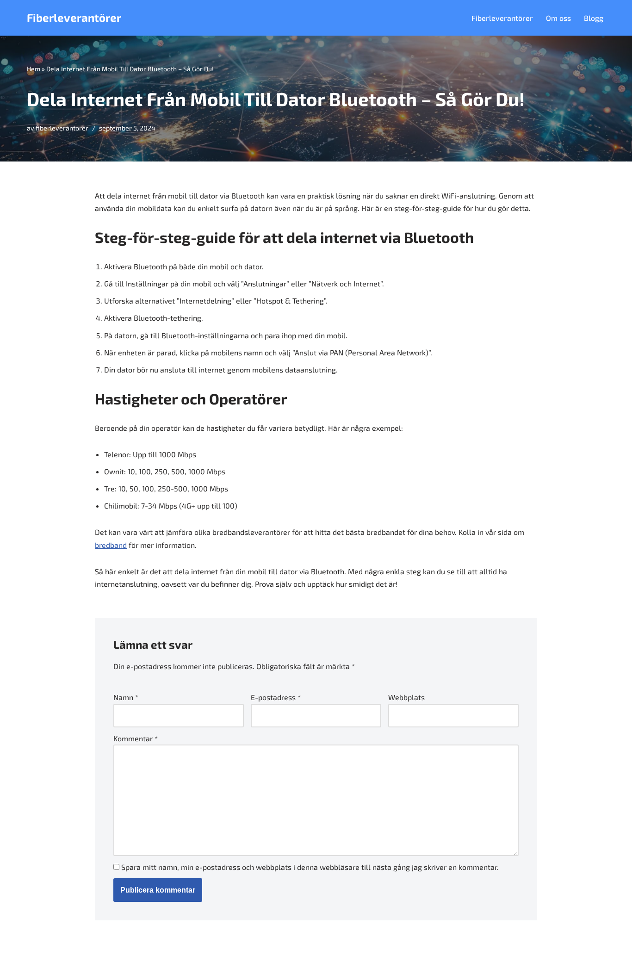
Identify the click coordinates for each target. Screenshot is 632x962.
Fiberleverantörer (502, 17)
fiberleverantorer (62, 128)
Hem (33, 69)
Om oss (558, 17)
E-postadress (276, 697)
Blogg (593, 17)
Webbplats (406, 697)
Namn (125, 697)
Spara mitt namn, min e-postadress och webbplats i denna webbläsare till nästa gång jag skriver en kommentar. (310, 867)
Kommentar (135, 738)
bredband (111, 544)
